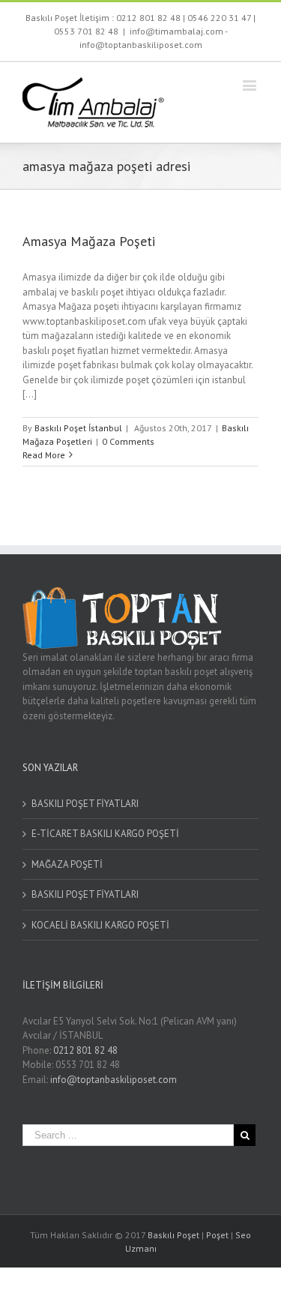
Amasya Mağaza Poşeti (88, 241)
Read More (43, 454)
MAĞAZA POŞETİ (67, 864)
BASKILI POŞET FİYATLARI (85, 803)
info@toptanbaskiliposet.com (113, 1079)
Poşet (217, 1234)
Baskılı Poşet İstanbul (78, 428)
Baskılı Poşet (173, 1234)
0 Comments (128, 441)
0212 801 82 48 (148, 17)
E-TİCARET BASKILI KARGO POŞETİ (105, 833)
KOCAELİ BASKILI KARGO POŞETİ (100, 925)
